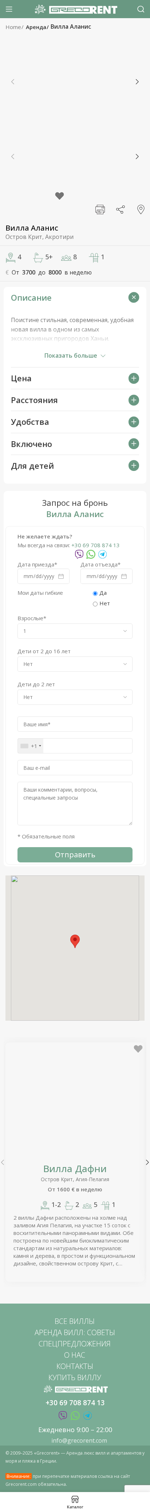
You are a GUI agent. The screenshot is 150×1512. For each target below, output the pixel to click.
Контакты (74, 1366)
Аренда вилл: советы (75, 1332)
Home (14, 27)
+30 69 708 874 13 (95, 545)
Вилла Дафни (75, 1168)
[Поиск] (141, 9)
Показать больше (70, 355)
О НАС (74, 1355)
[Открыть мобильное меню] (9, 9)
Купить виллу (74, 1377)
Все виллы (75, 1321)
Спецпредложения (75, 1344)
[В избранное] (59, 195)
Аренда (37, 27)
